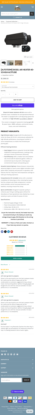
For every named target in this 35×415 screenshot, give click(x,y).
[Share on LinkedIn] (8, 231)
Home (2, 21)
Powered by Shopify (17, 412)
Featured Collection (11, 21)
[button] (5, 82)
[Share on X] (5, 231)
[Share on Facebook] (2, 231)
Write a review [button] (17, 258)
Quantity (3, 90)
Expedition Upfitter (8, 75)
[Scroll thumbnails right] (32, 63)
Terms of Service (11, 408)
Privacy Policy (5, 406)
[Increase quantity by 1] (16, 94)
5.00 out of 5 (22, 240)
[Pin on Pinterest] (11, 231)
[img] (5, 269)
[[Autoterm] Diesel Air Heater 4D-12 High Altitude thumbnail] (3, 63)
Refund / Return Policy (16, 406)
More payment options (17, 109)
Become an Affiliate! (23, 408)
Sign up (26, 380)
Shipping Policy (28, 406)
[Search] (32, 14)
